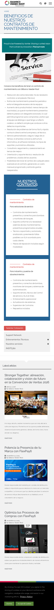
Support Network (13, 335)
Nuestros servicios (14, 344)
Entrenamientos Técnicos (17, 339)
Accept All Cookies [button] (24, 604)
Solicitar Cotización (14, 328)
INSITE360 (10, 348)
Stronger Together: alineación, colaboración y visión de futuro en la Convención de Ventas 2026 (27, 378)
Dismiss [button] (9, 604)
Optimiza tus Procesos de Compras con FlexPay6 (22, 514)
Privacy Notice (26, 597)
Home (6, 11)
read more (8, 438)
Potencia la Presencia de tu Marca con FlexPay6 (23, 449)
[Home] (15, 3)
